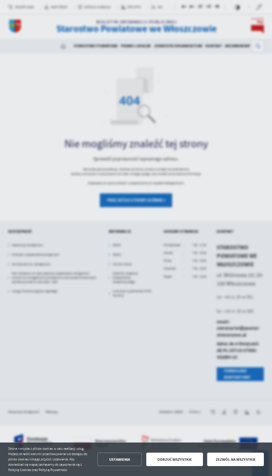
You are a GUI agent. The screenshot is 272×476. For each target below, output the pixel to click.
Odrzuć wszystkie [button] (174, 459)
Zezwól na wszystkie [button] (236, 459)
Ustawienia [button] (119, 459)
